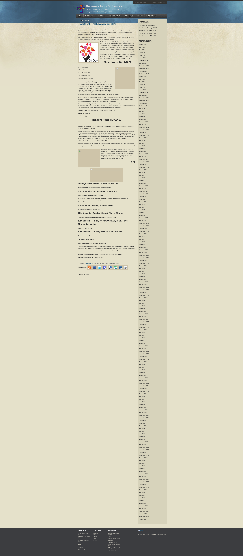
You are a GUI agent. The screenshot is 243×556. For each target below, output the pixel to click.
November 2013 (144, 450)
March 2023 (142, 151)
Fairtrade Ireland (112, 542)
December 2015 (144, 383)
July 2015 (142, 396)
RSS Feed (80, 547)
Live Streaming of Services (156, 2)
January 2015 (143, 412)
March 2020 (142, 247)
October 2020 (143, 228)
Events (94, 534)
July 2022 (142, 172)
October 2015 (143, 388)
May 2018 (142, 306)
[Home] (140, 530)
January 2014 (143, 444)
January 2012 (143, 508)
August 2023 (143, 138)
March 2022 (142, 183)
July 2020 (142, 236)
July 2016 (142, 364)
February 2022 (143, 186)
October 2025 (143, 71)
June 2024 (142, 111)
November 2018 (144, 290)
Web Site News (112, 550)
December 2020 (144, 223)
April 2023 (142, 148)
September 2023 (144, 135)
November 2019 (144, 258)
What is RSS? (81, 549)
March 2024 (142, 119)
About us (88, 16)
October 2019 (143, 260)
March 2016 (142, 375)
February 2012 (143, 506)
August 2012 (143, 490)
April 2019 (142, 276)
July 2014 (142, 428)
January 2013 (143, 476)
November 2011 (144, 511)
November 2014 (144, 418)
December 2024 (144, 98)
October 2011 (143, 514)
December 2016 (144, 351)
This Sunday (114, 16)
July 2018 (142, 300)
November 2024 (144, 100)
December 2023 (144, 127)
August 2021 (143, 202)
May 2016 (142, 370)
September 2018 (144, 295)
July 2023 (142, 140)
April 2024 (142, 116)
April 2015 (142, 404)
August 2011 (142, 519)
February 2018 (143, 314)
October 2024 (143, 103)
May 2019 (142, 274)
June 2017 (142, 335)
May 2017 (142, 338)
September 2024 (144, 106)
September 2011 (144, 516)
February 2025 (143, 92)
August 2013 (143, 458)
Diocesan (129, 16)
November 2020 (144, 226)
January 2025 (143, 95)
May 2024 (142, 114)
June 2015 (142, 399)
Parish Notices (90, 263)
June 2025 (142, 82)
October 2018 (143, 292)
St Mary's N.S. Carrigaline (114, 548)
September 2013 (144, 455)
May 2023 (142, 146)
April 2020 (142, 244)
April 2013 (142, 468)
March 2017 (142, 343)
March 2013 (142, 471)
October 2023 (143, 132)
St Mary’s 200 (83, 20)
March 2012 (142, 503)
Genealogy (151, 16)
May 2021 (142, 210)
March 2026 (142, 58)
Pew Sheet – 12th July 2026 (147, 36)
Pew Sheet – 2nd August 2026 (148, 28)
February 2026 (143, 60)
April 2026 (142, 55)
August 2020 (143, 234)
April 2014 (142, 436)
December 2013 (144, 447)
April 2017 (142, 340)
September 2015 (144, 391)
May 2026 (142, 52)
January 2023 (143, 156)
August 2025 (143, 76)
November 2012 (144, 482)
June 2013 (142, 463)
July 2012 (142, 492)
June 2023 (142, 143)
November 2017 (144, 322)
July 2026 (142, 47)
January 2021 (143, 220)
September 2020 (144, 231)
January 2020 (143, 252)
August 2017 (143, 330)
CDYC (109, 536)
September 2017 (144, 327)
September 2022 (144, 167)
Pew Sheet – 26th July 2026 (147, 30)
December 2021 (144, 191)
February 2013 (143, 474)
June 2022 (142, 175)
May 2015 (142, 402)
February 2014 (143, 442)
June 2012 (142, 495)
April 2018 (142, 308)
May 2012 (142, 498)
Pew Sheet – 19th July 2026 (147, 33)
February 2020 (143, 250)
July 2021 (142, 204)
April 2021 (142, 212)
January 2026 (143, 63)
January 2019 (143, 284)
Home (79, 16)
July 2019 (142, 268)
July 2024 (142, 108)
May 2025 (142, 84)
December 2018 (144, 287)
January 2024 (143, 124)
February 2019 (143, 282)
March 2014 (142, 439)
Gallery (95, 536)
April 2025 (142, 87)
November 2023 (144, 130)
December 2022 (144, 159)
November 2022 (144, 162)
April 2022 (142, 180)
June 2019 (142, 271)
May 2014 (142, 434)
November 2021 (144, 194)
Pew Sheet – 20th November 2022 (97, 24)
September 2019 (144, 263)
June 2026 (142, 50)
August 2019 (143, 266)
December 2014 (144, 415)
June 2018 (142, 303)
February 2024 (143, 122)
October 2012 (143, 484)
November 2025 (144, 68)
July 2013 (142, 460)
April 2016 (142, 372)
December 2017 (144, 319)
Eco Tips (139, 16)
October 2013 (143, 452)
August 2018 (143, 298)
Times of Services (140, 2)
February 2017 (143, 346)
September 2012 (144, 487)
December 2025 (144, 66)
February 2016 (143, 378)
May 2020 (142, 242)
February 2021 (143, 218)
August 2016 (143, 362)
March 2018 (142, 311)
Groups (100, 16)
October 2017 (143, 324)
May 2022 (142, 178)
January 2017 (143, 348)
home (94, 538)
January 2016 (143, 380)
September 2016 (144, 359)
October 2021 (143, 196)
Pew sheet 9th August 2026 (147, 25)
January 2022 (143, 188)
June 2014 (142, 431)
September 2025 (144, 74)
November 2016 (144, 354)
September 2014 (144, 423)
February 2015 (143, 410)
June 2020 (142, 239)
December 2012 (144, 479)
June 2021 (142, 207)
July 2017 (142, 332)
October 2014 (143, 420)
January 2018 (143, 316)
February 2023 (143, 154)
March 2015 (142, 407)
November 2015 (144, 386)
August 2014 (143, 426)
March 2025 (142, 90)
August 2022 (143, 170)
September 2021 (144, 199)
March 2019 (142, 279)
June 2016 (142, 367)
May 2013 (142, 466)
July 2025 (142, 79)
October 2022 (143, 164)
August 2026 (143, 44)
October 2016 (143, 356)
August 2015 (143, 394)
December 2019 (144, 255)
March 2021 (142, 215)
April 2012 (142, 500)
